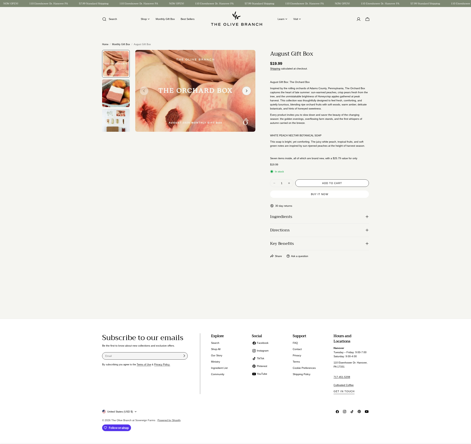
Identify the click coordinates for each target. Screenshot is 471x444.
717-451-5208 (342, 376)
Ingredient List (219, 367)
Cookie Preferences (304, 367)
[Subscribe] (184, 356)
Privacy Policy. (162, 364)
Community (217, 374)
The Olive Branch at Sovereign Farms (133, 420)
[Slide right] (246, 90)
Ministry (215, 361)
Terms (296, 361)
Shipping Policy (301, 374)
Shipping (275, 68)
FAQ (295, 342)
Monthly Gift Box (121, 44)
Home (105, 44)
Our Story (216, 355)
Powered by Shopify (169, 420)
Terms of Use (144, 364)
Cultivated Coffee (344, 385)
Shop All (215, 349)
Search (215, 342)
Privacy (297, 355)
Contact (297, 349)
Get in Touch (344, 391)
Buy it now (319, 194)
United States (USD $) (120, 411)
